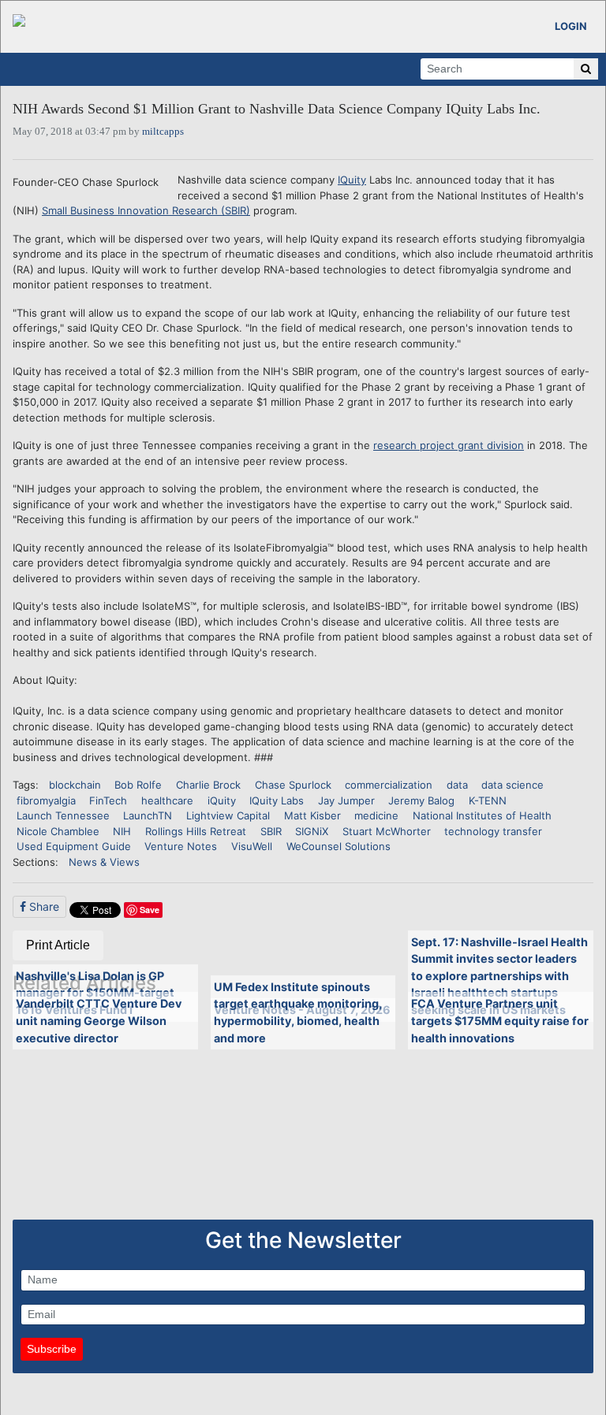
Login (571, 26)
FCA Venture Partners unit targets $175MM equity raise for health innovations (500, 1020)
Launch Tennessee (63, 815)
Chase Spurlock (293, 784)
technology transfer (493, 831)
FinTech (108, 800)
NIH (122, 831)
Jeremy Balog (421, 800)
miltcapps (163, 131)
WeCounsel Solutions (338, 846)
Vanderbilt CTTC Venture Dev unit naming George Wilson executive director (98, 1020)
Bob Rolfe (138, 784)
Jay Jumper (346, 800)
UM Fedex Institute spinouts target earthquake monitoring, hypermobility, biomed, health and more (298, 1012)
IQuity (352, 179)
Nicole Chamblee (58, 831)
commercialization (388, 784)
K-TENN (488, 800)
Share (42, 906)
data (457, 784)
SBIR (271, 831)
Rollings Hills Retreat (195, 831)
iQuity (222, 800)
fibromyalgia (46, 800)
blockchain (75, 784)
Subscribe (52, 1349)
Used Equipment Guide (74, 846)
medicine (376, 815)
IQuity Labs (276, 800)
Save (149, 909)
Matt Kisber (312, 815)
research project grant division (448, 445)
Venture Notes (180, 846)
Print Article (58, 945)
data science (512, 784)
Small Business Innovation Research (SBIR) (146, 210)
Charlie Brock (208, 784)
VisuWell (251, 846)
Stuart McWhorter (386, 831)
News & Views (104, 862)
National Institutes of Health (482, 815)
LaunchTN (147, 815)
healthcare (167, 800)
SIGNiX (311, 831)
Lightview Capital (228, 815)
